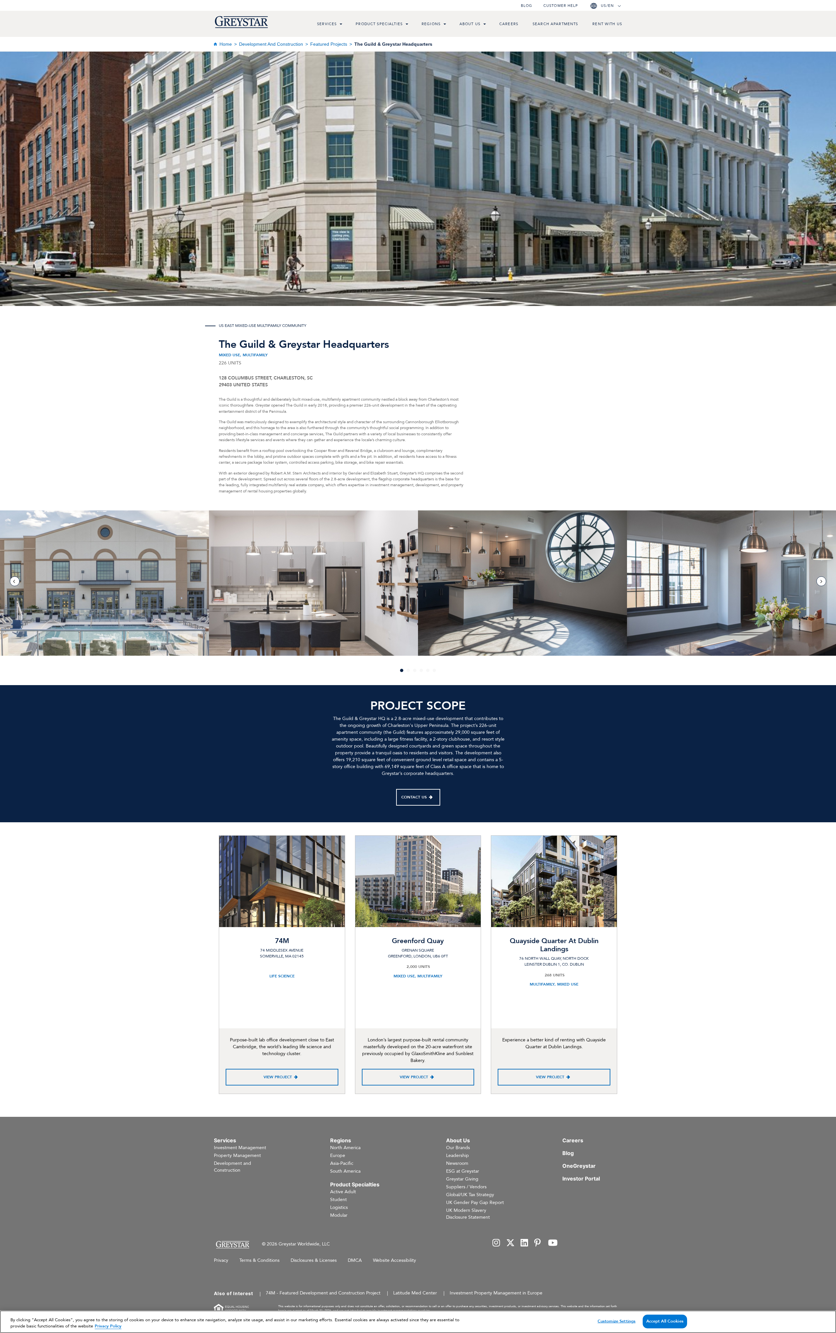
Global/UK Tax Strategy (470, 1195)
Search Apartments (555, 24)
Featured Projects (328, 44)
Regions (431, 24)
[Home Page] (232, 1244)
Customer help (560, 5)
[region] (418, 1321)
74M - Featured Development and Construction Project (323, 1293)
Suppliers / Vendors (466, 1187)
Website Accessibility (394, 1260)
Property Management (237, 1155)
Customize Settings (616, 1321)
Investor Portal (581, 1178)
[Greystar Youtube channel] (552, 1243)
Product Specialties (379, 24)
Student (338, 1199)
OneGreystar (579, 1166)
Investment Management (240, 1148)
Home (225, 44)
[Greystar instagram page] (496, 1243)
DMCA (355, 1260)
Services (327, 24)
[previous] (15, 581)
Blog (526, 5)
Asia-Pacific (341, 1163)
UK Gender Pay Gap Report (475, 1202)
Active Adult (343, 1192)
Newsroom (457, 1163)
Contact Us (414, 797)
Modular (338, 1215)
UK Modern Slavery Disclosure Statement (468, 1213)
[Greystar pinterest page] (538, 1243)
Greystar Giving (462, 1179)
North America (345, 1148)
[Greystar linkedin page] (524, 1243)
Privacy (221, 1260)
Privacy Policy (108, 1326)
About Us (469, 24)
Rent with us (607, 24)
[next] (821, 581)
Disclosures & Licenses (314, 1260)
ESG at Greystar (462, 1171)
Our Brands (458, 1148)
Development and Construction (271, 44)
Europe (337, 1155)
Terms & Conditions (259, 1260)
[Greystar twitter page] (510, 1243)
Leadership (457, 1155)
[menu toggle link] (341, 25)
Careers (508, 24)
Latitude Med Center (415, 1293)
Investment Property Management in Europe (496, 1293)
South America (345, 1171)
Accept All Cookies (664, 1321)
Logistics (339, 1207)
